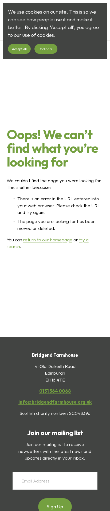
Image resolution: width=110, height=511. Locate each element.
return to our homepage (47, 239)
